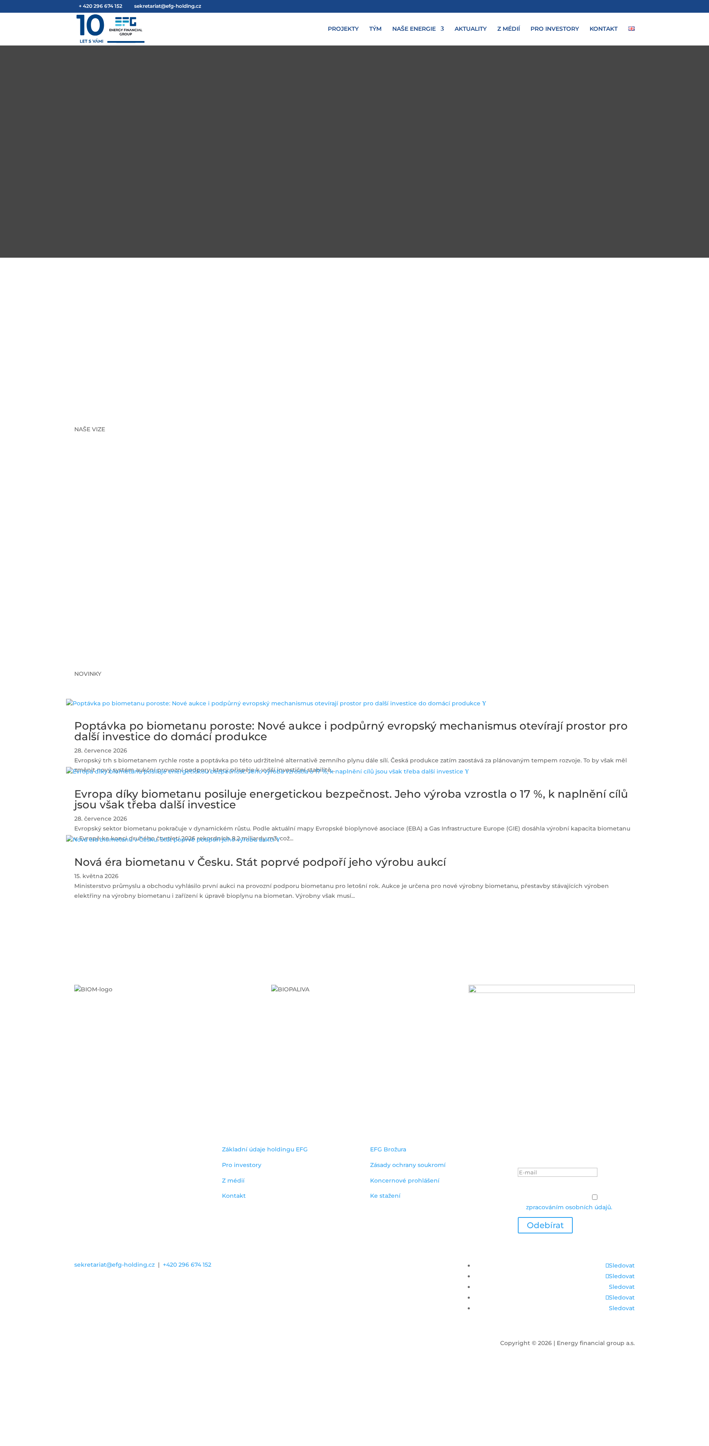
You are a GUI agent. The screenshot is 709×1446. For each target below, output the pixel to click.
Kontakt (234, 1195)
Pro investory (241, 1165)
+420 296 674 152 (187, 1264)
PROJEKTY (343, 29)
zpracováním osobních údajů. (569, 1207)
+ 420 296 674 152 (100, 6)
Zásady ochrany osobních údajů (564, 1188)
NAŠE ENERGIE (414, 29)
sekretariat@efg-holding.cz (114, 1264)
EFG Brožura (388, 1149)
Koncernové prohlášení (404, 1180)
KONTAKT (604, 29)
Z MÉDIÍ (508, 29)
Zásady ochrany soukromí (408, 1165)
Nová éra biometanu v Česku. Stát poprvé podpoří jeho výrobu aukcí (260, 862)
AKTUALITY (471, 29)
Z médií (233, 1180)
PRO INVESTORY (555, 29)
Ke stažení (385, 1195)
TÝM (375, 29)
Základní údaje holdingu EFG (265, 1149)
